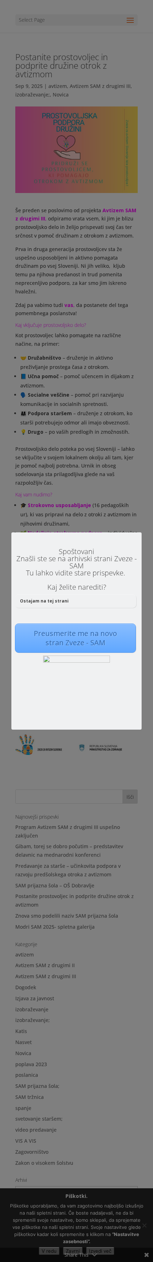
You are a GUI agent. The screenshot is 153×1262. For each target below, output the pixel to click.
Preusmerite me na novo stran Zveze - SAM (75, 638)
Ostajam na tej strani (44, 601)
